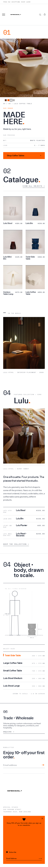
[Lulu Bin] (6, 100)
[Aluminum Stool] (14, 100)
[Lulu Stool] (8, 100)
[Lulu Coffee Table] (11, 100)
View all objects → (34, 186)
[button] (44, 14)
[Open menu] (4, 15)
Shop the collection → (16, 544)
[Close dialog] (42, 818)
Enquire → (8, 732)
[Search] (40, 14)
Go (40, 858)
